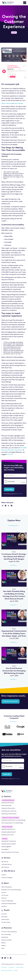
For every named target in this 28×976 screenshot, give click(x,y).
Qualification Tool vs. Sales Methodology (11, 889)
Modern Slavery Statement (6, 970)
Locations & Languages (6, 877)
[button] (25, 2)
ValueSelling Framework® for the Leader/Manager (13, 820)
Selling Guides (4, 937)
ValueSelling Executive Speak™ (8, 844)
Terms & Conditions (19, 967)
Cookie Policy (11, 967)
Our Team (3, 892)
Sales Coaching (5, 867)
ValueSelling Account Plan (7, 834)
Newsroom (4, 898)
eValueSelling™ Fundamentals (8, 841)
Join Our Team (4, 895)
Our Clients (4, 914)
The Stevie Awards (5, 922)
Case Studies (4, 916)
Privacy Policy (19, 493)
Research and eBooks (6, 940)
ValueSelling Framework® (7, 802)
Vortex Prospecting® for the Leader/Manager (12, 823)
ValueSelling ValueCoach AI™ (8, 829)
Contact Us (4, 906)
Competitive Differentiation (8, 808)
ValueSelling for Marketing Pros (8, 813)
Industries (3, 874)
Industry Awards (5, 919)
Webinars (3, 942)
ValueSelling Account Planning (8, 811)
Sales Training (4, 861)
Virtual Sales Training (6, 864)
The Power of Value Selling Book (9, 931)
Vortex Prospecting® (6, 805)
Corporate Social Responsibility (8, 903)
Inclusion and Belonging (7, 900)
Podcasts (3, 945)
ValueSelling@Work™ (6, 846)
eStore (2, 948)
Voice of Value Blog (6, 934)
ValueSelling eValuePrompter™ (8, 832)
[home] (7, 3)
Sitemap (15, 970)
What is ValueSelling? (6, 887)
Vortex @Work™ (5, 849)
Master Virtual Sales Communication (10, 852)
